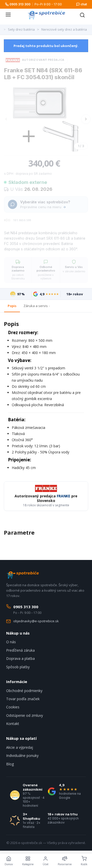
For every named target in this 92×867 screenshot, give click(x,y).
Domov (9, 864)
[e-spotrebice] (46, 15)
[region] (46, 119)
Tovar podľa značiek (23, 698)
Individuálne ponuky (22, 755)
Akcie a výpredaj (19, 747)
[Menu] (8, 15)
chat (83, 4)
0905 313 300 (19, 4)
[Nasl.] (85, 119)
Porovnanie (65, 864)
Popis (12, 305)
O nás (11, 641)
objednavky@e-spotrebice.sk (36, 621)
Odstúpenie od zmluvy (24, 715)
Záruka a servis (36, 305)
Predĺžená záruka (20, 650)
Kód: (7, 220)
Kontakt (12, 723)
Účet (45, 864)
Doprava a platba (20, 658)
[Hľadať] (82, 15)
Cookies (12, 707)
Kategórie (27, 864)
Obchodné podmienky (24, 690)
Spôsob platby (18, 666)
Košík (84, 864)
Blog (10, 763)
